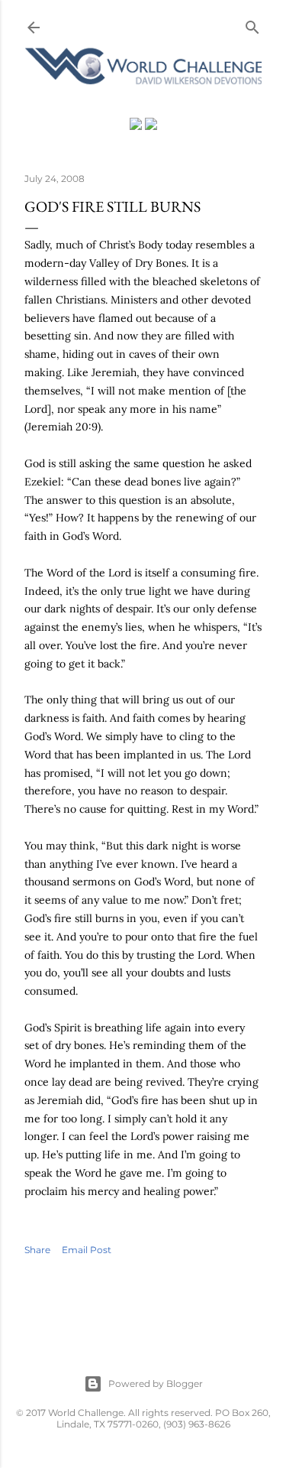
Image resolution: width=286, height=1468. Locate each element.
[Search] (252, 24)
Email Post (86, 1249)
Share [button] (37, 1249)
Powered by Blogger (155, 1383)
